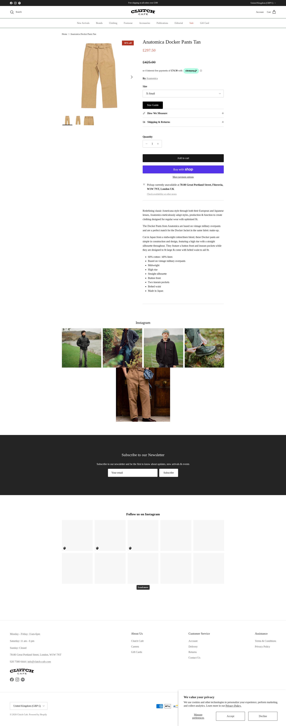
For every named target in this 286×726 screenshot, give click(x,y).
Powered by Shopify (38, 714)
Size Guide (153, 105)
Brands (99, 23)
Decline (263, 716)
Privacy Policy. (233, 705)
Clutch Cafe (137, 641)
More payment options (183, 177)
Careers (135, 646)
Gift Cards (136, 652)
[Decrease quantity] (146, 143)
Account (193, 641)
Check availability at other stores (162, 194)
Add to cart (183, 158)
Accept (230, 716)
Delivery (193, 646)
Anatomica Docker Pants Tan (83, 34)
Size (145, 86)
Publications (162, 23)
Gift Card (204, 23)
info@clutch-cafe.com (39, 661)
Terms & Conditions (265, 641)
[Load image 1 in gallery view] (98, 75)
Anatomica (152, 78)
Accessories (144, 23)
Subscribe (169, 472)
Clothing (113, 23)
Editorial (179, 23)
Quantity (148, 136)
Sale (191, 23)
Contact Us (194, 657)
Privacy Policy (262, 646)
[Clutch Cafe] (143, 12)
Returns (193, 652)
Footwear (128, 23)
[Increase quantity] (159, 143)
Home (64, 34)
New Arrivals (83, 23)
